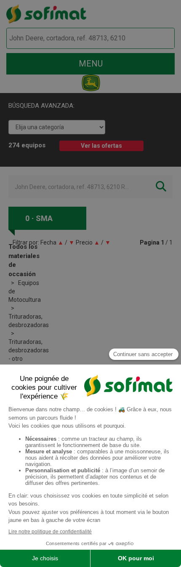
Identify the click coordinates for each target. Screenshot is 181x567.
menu (91, 64)
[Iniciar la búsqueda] (158, 38)
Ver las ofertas (101, 145)
